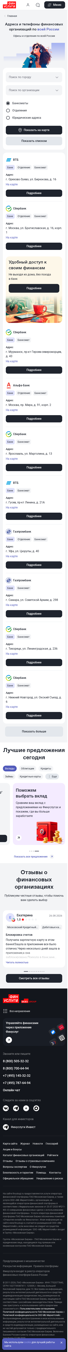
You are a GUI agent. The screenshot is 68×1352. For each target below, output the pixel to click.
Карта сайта (10, 1143)
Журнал (25, 1143)
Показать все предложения (31, 856)
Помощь (41, 1172)
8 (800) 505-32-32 (16, 1061)
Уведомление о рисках (49, 1178)
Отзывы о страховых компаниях (35, 1161)
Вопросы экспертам (15, 1166)
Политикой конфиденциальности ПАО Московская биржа (33, 1312)
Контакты (55, 1172)
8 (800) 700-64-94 (16, 1068)
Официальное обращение (18, 1178)
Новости (38, 1143)
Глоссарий (52, 1143)
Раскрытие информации (17, 1266)
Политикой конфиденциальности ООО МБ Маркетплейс (31, 1315)
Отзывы (8, 1161)
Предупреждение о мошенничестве (24, 1261)
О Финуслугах (38, 1166)
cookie (27, 1342)
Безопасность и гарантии (18, 1172)
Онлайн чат (11, 1090)
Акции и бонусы (12, 1149)
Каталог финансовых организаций (23, 1155)
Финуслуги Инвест (23, 1127)
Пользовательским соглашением (37, 1308)
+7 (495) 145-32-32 (16, 1075)
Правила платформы (45, 1266)
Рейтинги (52, 1155)
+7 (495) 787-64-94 (16, 1083)
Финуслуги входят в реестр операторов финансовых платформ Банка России (26, 1273)
